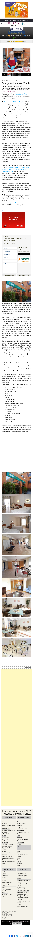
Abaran (4, 873)
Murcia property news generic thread (10, 916)
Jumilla (19, 861)
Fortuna (19, 860)
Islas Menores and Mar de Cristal (8, 826)
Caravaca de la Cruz (22, 854)
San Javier (4, 854)
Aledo (18, 821)
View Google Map (23, 275)
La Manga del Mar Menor (8, 830)
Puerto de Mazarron (22, 839)
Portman (4, 851)
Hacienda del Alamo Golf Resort (23, 833)
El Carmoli (4, 823)
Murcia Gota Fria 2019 (7, 915)
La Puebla (4, 832)
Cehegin (19, 856)
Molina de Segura (6, 889)
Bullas (18, 851)
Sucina (3, 898)
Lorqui (3, 887)
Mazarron (19, 837)
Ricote (3, 896)
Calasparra (20, 853)
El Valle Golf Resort (7, 882)
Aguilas (19, 820)
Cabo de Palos (5, 820)
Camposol (19, 827)
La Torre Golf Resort (7, 834)
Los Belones (5, 839)
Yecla (18, 867)
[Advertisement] (16, 737)
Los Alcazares (5, 837)
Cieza (18, 858)
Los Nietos (4, 841)
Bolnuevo (19, 825)
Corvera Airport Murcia (7, 914)
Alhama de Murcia (22, 823)
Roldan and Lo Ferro (7, 853)
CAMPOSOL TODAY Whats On (9, 911)
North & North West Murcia (24, 848)
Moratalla (19, 863)
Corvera (4, 880)
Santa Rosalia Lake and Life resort (8, 859)
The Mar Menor (9, 817)
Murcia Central (8, 869)
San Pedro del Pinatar (7, 856)
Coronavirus (4, 913)
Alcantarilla (5, 875)
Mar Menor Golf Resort (8, 844)
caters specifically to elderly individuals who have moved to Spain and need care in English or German (15, 169)
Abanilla (4, 871)
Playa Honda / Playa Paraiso (7, 848)
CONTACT (7, 20)
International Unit (20, 94)
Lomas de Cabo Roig (22, 906)
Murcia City (5, 892)
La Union (4, 835)
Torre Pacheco (5, 865)
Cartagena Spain (5, 912)
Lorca (18, 835)
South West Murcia (24, 817)
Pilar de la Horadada (7, 846)
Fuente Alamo (20, 830)
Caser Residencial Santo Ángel (13, 102)
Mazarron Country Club (23, 892)
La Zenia (19, 904)
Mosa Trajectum (6, 891)
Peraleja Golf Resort (7, 894)
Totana (19, 844)
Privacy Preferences (17, 923)
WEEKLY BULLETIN (24, 20)
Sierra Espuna (20, 842)
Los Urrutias (5, 842)
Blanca (3, 878)
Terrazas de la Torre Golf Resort (8, 862)
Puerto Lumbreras (22, 841)
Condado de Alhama (22, 828)
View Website (9, 275)
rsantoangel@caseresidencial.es (12, 203)
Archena (4, 877)
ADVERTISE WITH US (14, 20)
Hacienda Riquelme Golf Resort (8, 884)
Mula (18, 865)
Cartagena (4, 821)
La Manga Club (6, 828)
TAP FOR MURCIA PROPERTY (16, 41)
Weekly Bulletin (5, 917)
